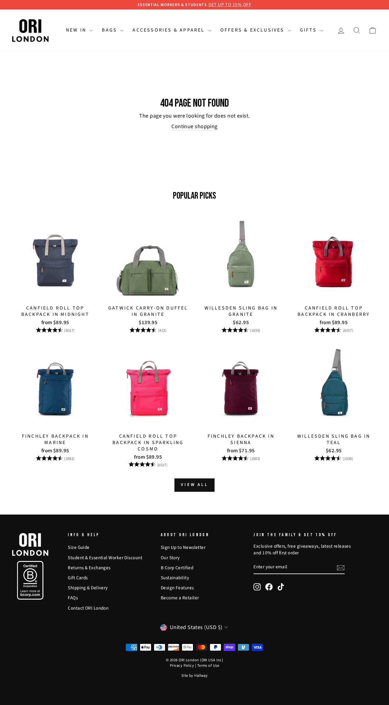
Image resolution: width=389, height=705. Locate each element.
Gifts (309, 30)
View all (194, 485)
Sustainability (175, 577)
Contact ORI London (88, 608)
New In (77, 30)
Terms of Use (208, 665)
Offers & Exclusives (253, 30)
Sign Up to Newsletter (183, 547)
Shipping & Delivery (88, 587)
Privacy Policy (182, 665)
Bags (110, 30)
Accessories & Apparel (169, 30)
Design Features (177, 587)
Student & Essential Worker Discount (105, 557)
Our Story (170, 557)
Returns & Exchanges (89, 567)
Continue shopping (194, 126)
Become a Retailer (180, 597)
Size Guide (79, 547)
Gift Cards (78, 577)
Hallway (201, 675)
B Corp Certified (177, 567)
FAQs (73, 597)
